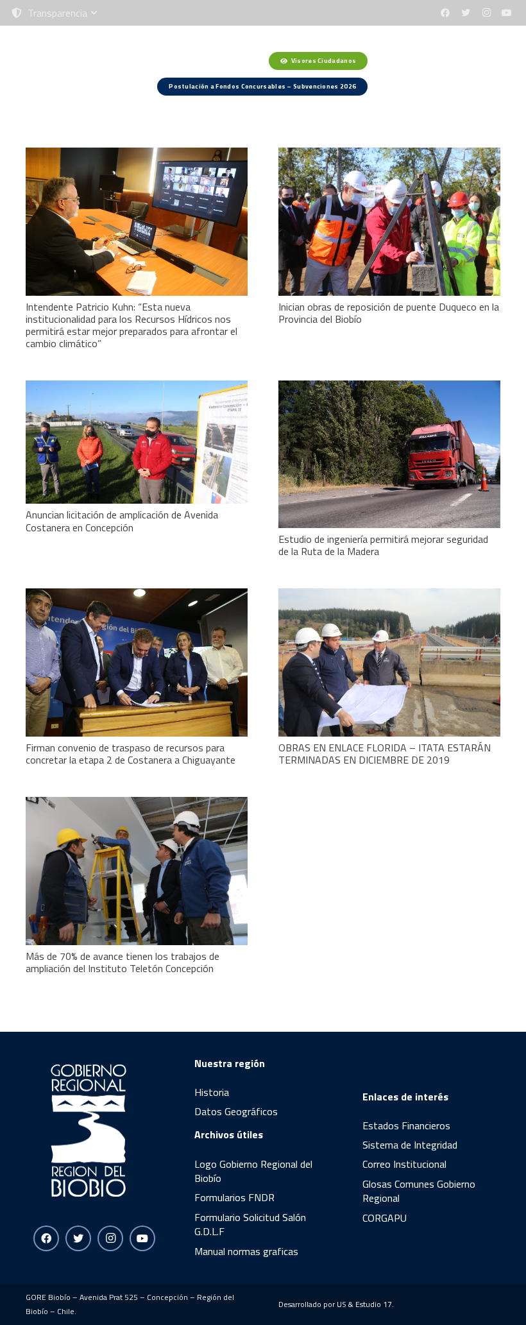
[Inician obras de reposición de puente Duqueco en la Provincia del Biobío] (389, 154)
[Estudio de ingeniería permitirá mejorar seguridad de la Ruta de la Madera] (389, 387)
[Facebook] (445, 13)
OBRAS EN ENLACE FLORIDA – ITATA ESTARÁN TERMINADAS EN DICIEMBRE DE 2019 (384, 753)
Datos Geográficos (236, 1111)
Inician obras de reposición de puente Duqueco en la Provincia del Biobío (388, 313)
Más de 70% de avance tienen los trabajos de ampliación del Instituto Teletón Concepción (122, 962)
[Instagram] (486, 13)
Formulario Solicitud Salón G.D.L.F (250, 1224)
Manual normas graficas (246, 1251)
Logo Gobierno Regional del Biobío (253, 1171)
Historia (211, 1092)
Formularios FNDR (234, 1197)
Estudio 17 (373, 1304)
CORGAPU (384, 1218)
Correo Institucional (404, 1164)
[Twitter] (466, 13)
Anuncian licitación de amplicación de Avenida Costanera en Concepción (122, 520)
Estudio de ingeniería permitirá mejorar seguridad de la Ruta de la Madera (383, 545)
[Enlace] (38, 73)
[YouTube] (507, 13)
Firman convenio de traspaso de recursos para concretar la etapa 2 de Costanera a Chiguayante (130, 753)
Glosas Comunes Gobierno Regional (418, 1191)
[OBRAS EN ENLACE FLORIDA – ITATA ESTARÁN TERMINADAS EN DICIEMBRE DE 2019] (389, 595)
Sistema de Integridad (409, 1144)
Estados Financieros (406, 1125)
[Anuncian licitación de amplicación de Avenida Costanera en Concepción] (137, 387)
